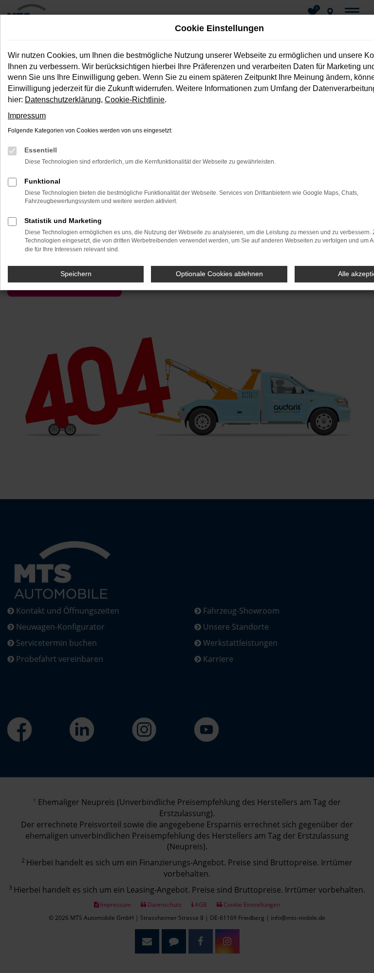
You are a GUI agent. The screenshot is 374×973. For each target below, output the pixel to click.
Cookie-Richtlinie (135, 99)
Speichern (76, 274)
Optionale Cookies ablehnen (219, 274)
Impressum (27, 116)
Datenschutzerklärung (63, 99)
